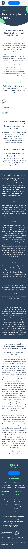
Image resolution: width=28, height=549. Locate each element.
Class (12, 544)
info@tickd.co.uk (18, 153)
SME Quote (4, 504)
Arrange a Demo (13, 3)
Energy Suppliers (6, 487)
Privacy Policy (4, 542)
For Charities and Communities (19, 490)
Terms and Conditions (13, 542)
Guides (3, 514)
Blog (15, 499)
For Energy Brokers (19, 485)
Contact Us (17, 502)
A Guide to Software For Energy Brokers (12, 519)
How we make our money (19, 507)
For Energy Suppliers (19, 487)
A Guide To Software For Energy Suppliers (12, 516)
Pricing (3, 499)
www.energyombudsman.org (17, 439)
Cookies (3, 544)
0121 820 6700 (18, 156)
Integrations (4, 497)
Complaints (17, 504)
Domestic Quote (6, 502)
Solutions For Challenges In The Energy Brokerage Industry (12, 522)
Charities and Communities (5, 490)
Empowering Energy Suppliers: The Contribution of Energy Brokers (10, 526)
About (15, 497)
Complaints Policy (22, 542)
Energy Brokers (5, 485)
